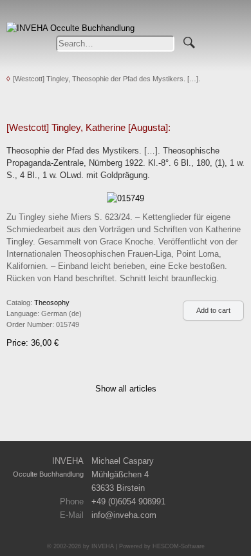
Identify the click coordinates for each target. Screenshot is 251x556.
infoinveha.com (123, 515)
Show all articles (125, 388)
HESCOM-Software (179, 546)
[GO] (189, 40)
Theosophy (52, 302)
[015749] (125, 198)
